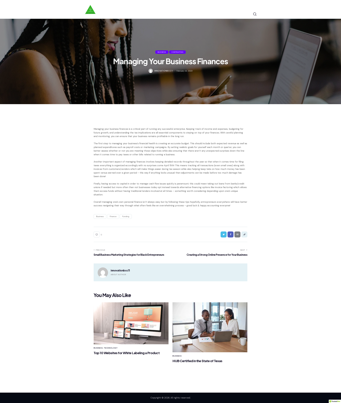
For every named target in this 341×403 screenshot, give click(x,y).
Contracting (177, 52)
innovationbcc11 (120, 270)
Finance (113, 216)
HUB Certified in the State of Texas (197, 361)
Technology (111, 348)
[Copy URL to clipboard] (244, 234)
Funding (125, 216)
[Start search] (255, 14)
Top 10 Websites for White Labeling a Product (127, 353)
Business (162, 52)
